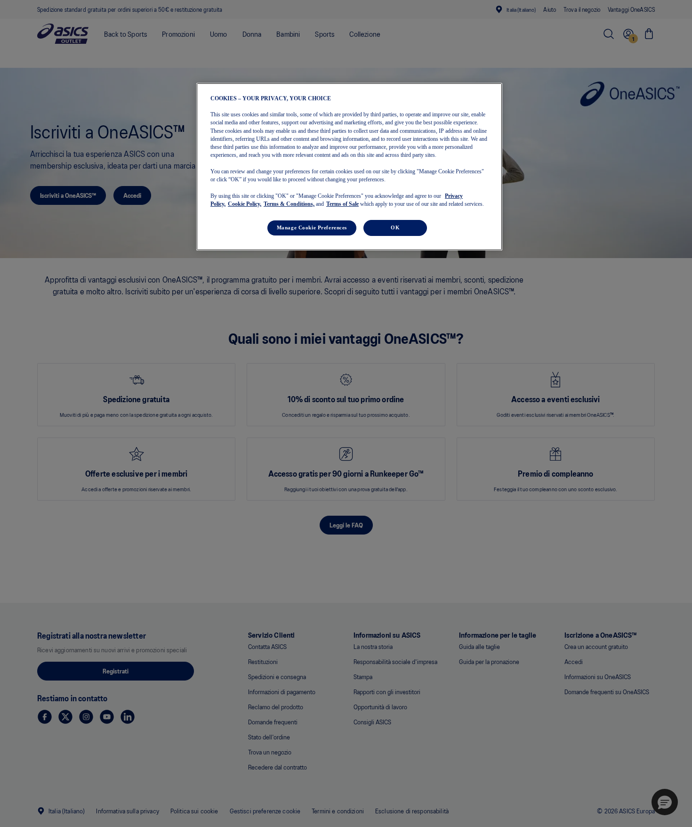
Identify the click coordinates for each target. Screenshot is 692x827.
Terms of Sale (342, 204)
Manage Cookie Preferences (312, 227)
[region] (349, 167)
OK (395, 227)
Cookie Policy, (244, 204)
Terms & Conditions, (289, 204)
